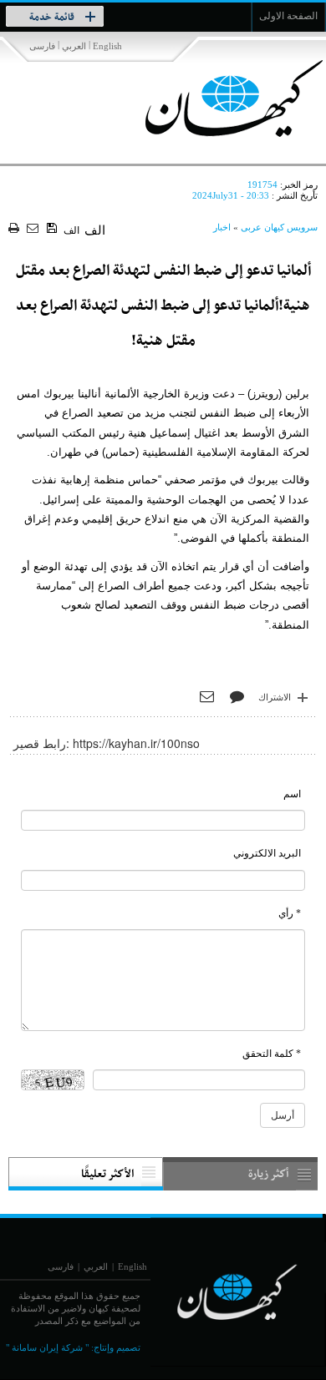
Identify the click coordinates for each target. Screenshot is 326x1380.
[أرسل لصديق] (35, 229)
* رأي (289, 913)
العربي (74, 46)
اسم (292, 794)
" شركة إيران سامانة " (47, 1347)
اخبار (222, 227)
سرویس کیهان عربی (279, 227)
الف (71, 230)
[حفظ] (53, 228)
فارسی (42, 46)
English (107, 46)
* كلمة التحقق (271, 1053)
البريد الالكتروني (267, 853)
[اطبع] (15, 229)
